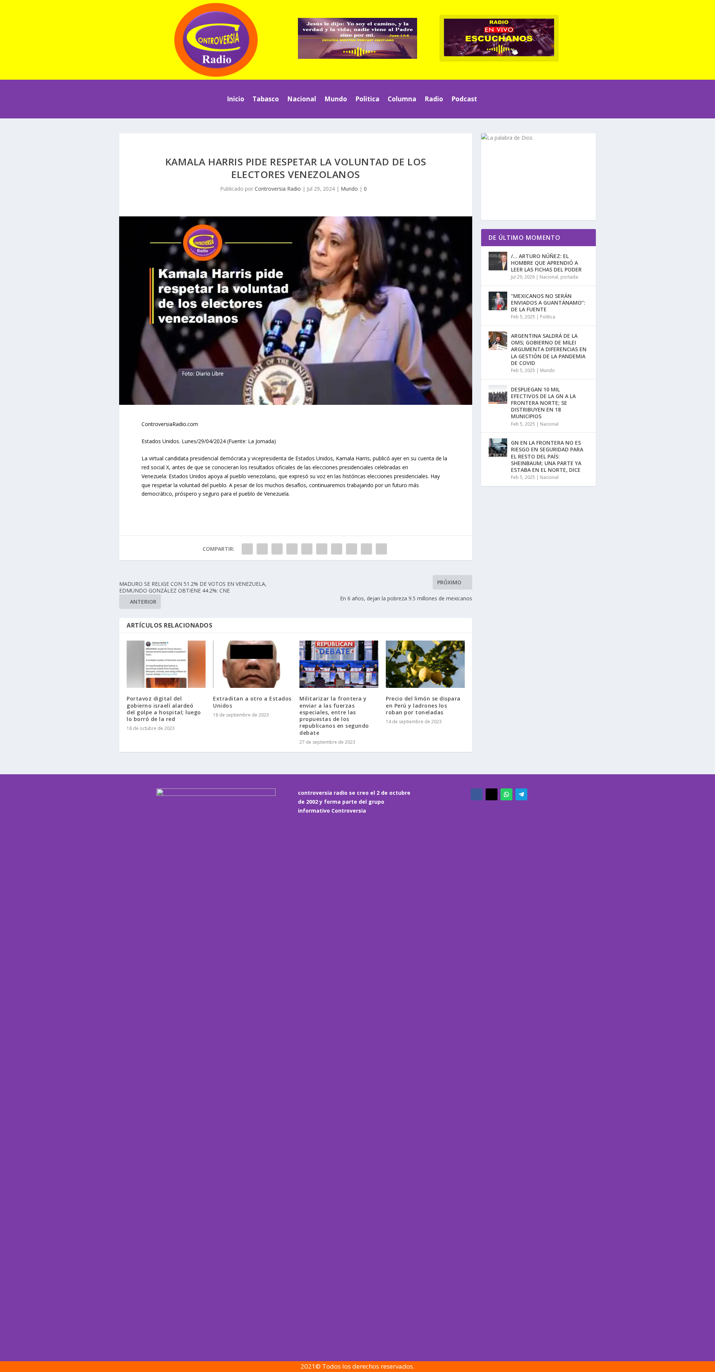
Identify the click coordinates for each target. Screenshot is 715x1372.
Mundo (335, 99)
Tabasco (265, 99)
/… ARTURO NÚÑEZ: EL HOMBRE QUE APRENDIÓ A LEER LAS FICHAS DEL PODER (546, 263)
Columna (402, 99)
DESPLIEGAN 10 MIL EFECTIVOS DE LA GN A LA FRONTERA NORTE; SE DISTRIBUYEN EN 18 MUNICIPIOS (543, 403)
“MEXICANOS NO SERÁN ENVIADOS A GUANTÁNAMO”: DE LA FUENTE (548, 302)
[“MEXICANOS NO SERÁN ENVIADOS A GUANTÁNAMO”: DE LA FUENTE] (498, 301)
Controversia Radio (278, 188)
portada (569, 277)
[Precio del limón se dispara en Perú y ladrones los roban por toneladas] (425, 664)
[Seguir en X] (492, 794)
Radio (434, 99)
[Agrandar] (585, 143)
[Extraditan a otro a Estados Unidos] (252, 664)
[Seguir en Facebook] (477, 794)
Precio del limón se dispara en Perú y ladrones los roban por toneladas (423, 705)
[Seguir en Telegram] (521, 794)
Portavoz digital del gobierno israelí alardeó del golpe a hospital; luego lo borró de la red (164, 708)
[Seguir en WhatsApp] (506, 794)
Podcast (464, 99)
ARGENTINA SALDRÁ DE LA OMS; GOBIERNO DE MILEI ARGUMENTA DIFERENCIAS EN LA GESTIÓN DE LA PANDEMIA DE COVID (549, 349)
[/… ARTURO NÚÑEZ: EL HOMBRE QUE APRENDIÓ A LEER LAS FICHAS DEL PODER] (498, 261)
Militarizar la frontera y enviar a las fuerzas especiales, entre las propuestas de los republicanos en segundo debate (334, 715)
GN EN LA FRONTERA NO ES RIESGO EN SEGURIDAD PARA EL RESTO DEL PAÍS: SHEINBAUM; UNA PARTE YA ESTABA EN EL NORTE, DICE (547, 456)
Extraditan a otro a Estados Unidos (252, 702)
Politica (367, 99)
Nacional (301, 99)
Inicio (235, 99)
